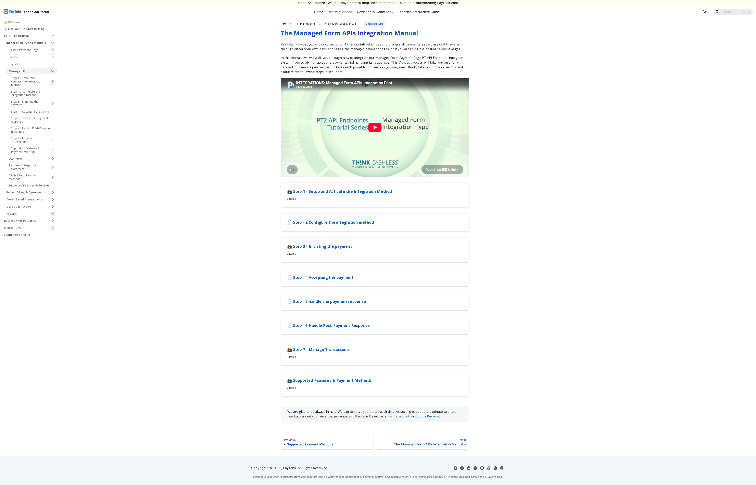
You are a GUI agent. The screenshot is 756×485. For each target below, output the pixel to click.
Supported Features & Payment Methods (25, 150)
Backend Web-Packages (20, 221)
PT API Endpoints (16, 35)
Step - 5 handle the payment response (29, 119)
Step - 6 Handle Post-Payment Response (31, 130)
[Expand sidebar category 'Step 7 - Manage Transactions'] (52, 140)
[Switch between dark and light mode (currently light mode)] (705, 12)
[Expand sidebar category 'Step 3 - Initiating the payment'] (52, 103)
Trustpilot (401, 416)
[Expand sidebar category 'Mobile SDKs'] (52, 228)
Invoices (14, 57)
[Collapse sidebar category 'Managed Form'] (52, 71)
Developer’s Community (375, 12)
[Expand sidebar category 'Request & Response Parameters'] (52, 167)
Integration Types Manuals (26, 43)
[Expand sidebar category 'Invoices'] (52, 57)
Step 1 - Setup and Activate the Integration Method (26, 81)
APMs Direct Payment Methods (23, 177)
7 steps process (411, 62)
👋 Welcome (12, 22)
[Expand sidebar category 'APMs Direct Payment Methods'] (52, 177)
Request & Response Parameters (22, 167)
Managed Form (20, 71)
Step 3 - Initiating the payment (25, 103)
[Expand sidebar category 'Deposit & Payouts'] (52, 206)
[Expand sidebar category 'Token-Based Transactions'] (52, 199)
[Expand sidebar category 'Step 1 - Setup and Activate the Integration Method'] (52, 81)
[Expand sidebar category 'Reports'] (52, 214)
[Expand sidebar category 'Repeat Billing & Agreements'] (52, 192)
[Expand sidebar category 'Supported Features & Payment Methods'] (52, 150)
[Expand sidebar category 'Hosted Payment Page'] (52, 50)
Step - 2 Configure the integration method (25, 93)
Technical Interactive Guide (419, 12)
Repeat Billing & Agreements (25, 192)
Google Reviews (427, 416)
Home (318, 12)
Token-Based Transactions (24, 199)
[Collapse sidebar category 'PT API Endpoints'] (52, 35)
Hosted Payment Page (23, 50)
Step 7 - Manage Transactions (22, 140)
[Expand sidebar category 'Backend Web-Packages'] (52, 221)
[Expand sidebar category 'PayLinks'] (52, 64)
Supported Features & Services (29, 185)
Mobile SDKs (12, 228)
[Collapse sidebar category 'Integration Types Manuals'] (52, 43)
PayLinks (14, 64)
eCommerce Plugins (17, 234)
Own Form (16, 158)
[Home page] (284, 24)
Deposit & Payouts (19, 206)
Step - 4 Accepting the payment (31, 111)
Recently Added (340, 12)
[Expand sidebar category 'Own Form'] (52, 158)
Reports (11, 213)
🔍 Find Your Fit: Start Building (24, 29)
